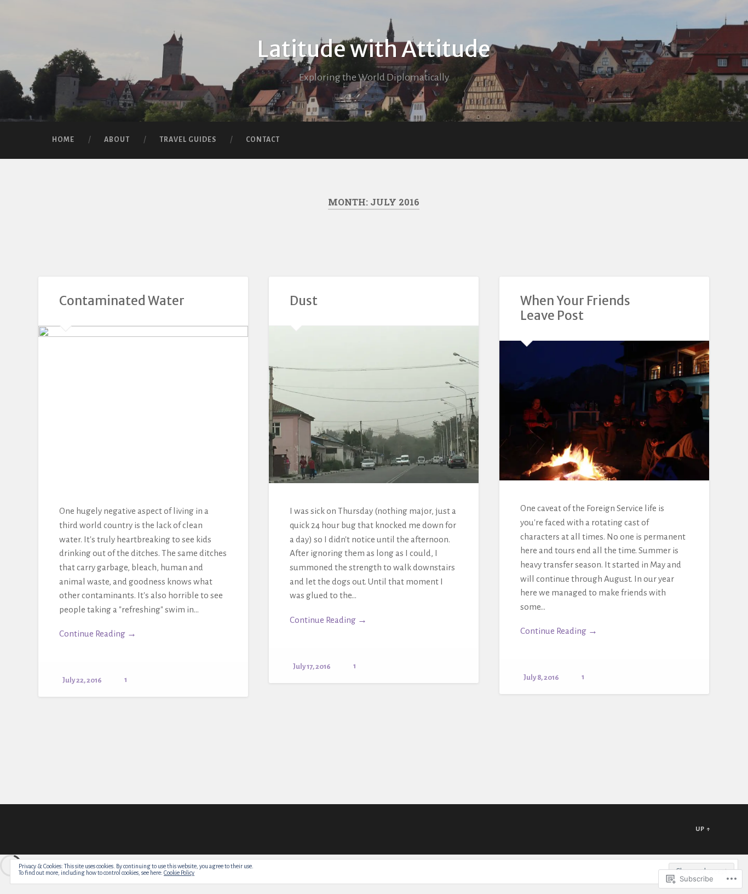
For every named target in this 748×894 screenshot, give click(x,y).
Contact (263, 140)
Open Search (700, 140)
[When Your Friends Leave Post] (604, 411)
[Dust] (374, 404)
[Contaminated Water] (143, 404)
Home (63, 140)
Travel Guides (187, 140)
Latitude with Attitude (374, 49)
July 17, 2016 (312, 666)
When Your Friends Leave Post (575, 308)
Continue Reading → (97, 633)
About (117, 140)
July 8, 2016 (541, 677)
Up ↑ (703, 829)
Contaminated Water (122, 300)
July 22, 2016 (82, 680)
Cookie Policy (179, 872)
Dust (304, 300)
